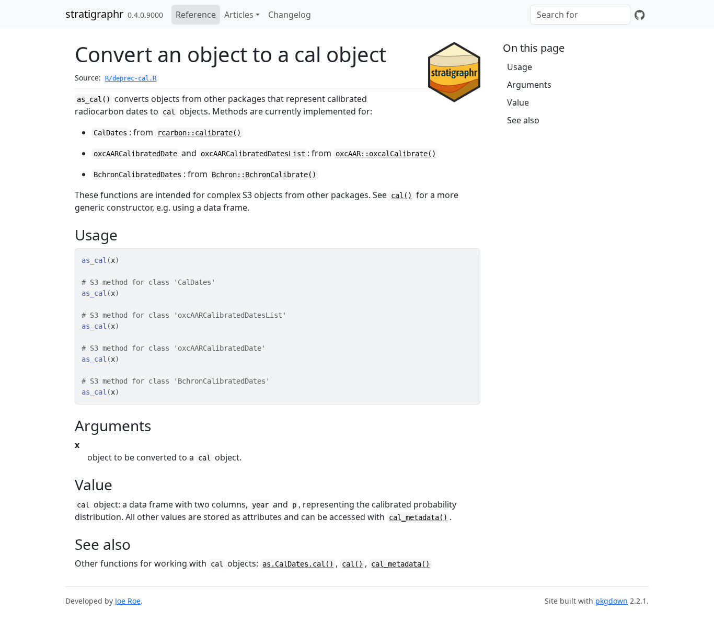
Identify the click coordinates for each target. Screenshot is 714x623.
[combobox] (580, 15)
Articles (239, 14)
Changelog (289, 14)
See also (523, 120)
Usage (519, 67)
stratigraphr (94, 14)
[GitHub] (639, 15)
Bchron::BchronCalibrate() (264, 174)
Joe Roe (128, 601)
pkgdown (611, 601)
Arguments (529, 84)
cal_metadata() (418, 517)
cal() (401, 195)
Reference (196, 14)
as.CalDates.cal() (297, 564)
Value (518, 102)
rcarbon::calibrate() (199, 133)
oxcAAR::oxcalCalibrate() (386, 153)
